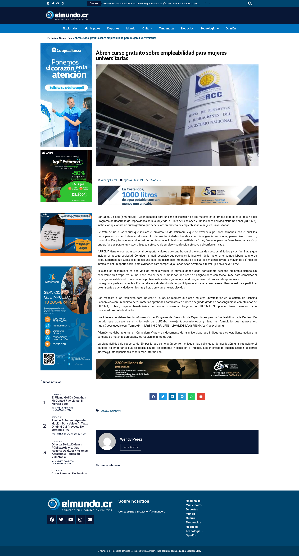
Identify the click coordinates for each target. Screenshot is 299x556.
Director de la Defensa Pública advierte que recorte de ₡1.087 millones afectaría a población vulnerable (153, 3)
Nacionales (70, 28)
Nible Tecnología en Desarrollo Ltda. (183, 551)
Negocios (187, 28)
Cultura (147, 28)
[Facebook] (48, 3)
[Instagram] (62, 3)
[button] (250, 3)
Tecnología (208, 28)
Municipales (92, 28)
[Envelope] (89, 519)
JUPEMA (115, 410)
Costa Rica (65, 38)
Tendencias (166, 28)
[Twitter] (53, 3)
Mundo (130, 28)
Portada (52, 38)
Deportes (113, 28)
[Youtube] (57, 3)
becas (104, 410)
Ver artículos (131, 447)
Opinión (231, 28)
